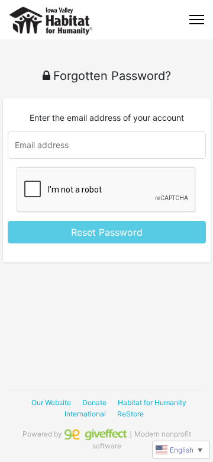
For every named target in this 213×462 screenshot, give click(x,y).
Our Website (51, 402)
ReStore (130, 413)
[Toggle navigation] (196, 19)
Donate (94, 402)
